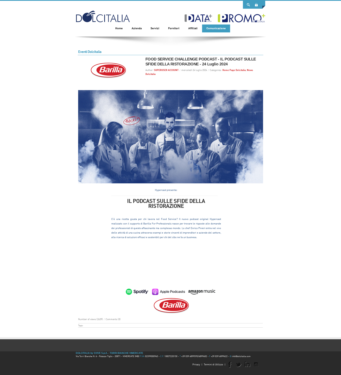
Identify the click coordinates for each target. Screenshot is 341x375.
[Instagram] (256, 364)
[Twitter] (238, 364)
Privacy (196, 365)
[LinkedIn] (247, 364)
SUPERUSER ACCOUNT (166, 70)
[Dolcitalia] (103, 14)
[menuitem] (136, 28)
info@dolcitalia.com (241, 356)
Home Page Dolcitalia (234, 70)
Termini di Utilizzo (213, 365)
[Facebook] (229, 364)
